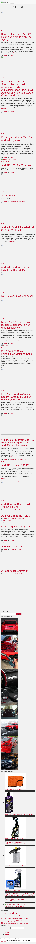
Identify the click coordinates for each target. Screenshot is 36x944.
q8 (14, 921)
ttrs (24, 923)
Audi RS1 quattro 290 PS (15, 465)
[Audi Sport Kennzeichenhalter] (13, 842)
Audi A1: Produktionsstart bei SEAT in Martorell (17, 228)
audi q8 (20, 914)
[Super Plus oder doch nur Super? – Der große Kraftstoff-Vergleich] (9, 643)
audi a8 (16, 914)
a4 (5, 914)
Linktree (7, 932)
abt (8, 914)
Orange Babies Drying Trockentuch (14, 789)
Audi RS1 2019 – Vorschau (16, 165)
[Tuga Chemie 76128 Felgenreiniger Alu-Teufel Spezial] (20, 893)
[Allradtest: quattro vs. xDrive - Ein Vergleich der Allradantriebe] (9, 677)
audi (12, 913)
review (27, 921)
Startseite (7, 934)
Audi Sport (22, 916)
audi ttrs (9, 918)
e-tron (24, 918)
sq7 (14, 923)
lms (27, 918)
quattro (18, 921)
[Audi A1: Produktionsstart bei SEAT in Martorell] (15, 212)
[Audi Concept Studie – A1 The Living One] (16, 490)
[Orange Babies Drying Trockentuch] (15, 780)
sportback (8, 923)
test (17, 923)
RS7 (2, 923)
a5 (7, 914)
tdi (15, 923)
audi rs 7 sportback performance (12, 916)
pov (9, 921)
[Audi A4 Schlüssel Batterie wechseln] (9, 694)
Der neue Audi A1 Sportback (17, 296)
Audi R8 (24, 914)
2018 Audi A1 (8, 195)
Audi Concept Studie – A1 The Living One (15, 505)
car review (16, 918)
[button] (16, 20)
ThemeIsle (32, 931)
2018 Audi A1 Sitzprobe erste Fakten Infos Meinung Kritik (17, 352)
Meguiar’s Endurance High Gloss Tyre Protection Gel (19, 814)
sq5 (12, 923)
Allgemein (7, 161)
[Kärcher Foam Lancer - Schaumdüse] (15, 855)
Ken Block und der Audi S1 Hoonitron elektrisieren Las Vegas (16, 36)
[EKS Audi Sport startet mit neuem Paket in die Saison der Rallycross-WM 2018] (15, 378)
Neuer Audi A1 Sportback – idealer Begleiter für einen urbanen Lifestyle (16, 324)
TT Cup (21, 923)
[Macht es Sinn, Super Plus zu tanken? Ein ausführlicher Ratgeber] (9, 744)
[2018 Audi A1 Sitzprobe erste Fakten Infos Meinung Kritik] (5, 345)
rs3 (30, 921)
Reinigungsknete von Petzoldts (13, 890)
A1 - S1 (3, 30)
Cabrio (12, 918)
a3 (3, 914)
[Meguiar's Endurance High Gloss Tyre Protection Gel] (9, 802)
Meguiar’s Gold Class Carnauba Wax (14, 838)
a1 (2, 914)
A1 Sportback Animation (14, 570)
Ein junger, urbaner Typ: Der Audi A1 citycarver (17, 138)
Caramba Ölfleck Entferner (12, 901)
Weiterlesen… (17, 53)
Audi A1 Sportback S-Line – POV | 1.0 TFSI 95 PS (16, 268)
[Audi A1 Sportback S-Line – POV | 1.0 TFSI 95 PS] (16, 253)
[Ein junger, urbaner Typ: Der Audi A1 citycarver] (14, 122)
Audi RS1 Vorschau (12, 546)
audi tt (5, 918)
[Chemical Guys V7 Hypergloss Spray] (15, 904)
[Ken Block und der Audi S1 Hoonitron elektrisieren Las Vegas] (16, 20)
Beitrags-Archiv (5, 928)
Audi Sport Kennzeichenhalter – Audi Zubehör (17, 844)
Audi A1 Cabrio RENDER (15, 515)
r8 (21, 920)
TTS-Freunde (8, 936)
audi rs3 (29, 914)
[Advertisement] (18, 593)
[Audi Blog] (5, 2)
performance (4, 921)
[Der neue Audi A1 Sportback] (16, 282)
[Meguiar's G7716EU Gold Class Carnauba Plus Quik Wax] (15, 827)
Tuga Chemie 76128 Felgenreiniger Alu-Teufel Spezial (19, 895)
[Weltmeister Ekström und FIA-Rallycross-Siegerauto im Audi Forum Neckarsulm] (15, 424)
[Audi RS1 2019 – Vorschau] (8, 159)
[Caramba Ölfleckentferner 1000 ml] (14, 899)
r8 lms (23, 921)
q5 (13, 921)
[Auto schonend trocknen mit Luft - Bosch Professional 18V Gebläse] (9, 660)
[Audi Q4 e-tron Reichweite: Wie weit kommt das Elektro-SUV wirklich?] (9, 761)
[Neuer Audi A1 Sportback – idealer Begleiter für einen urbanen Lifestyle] (16, 308)
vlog (27, 923)
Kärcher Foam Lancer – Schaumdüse (15, 866)
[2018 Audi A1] (16, 181)
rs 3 (32, 921)
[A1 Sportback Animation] (16, 558)
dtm (20, 918)
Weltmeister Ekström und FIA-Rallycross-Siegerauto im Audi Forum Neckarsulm (18, 442)
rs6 (34, 921)
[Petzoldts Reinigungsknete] (15, 879)
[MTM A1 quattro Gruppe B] (6, 520)
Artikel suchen (5, 612)
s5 (4, 923)
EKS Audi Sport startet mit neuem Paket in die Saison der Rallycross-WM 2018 (16, 396)
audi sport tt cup (28, 916)
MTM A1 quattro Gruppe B (16, 526)
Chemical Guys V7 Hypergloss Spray (14, 906)
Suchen (19, 614)
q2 (11, 921)
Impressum (8, 931)
